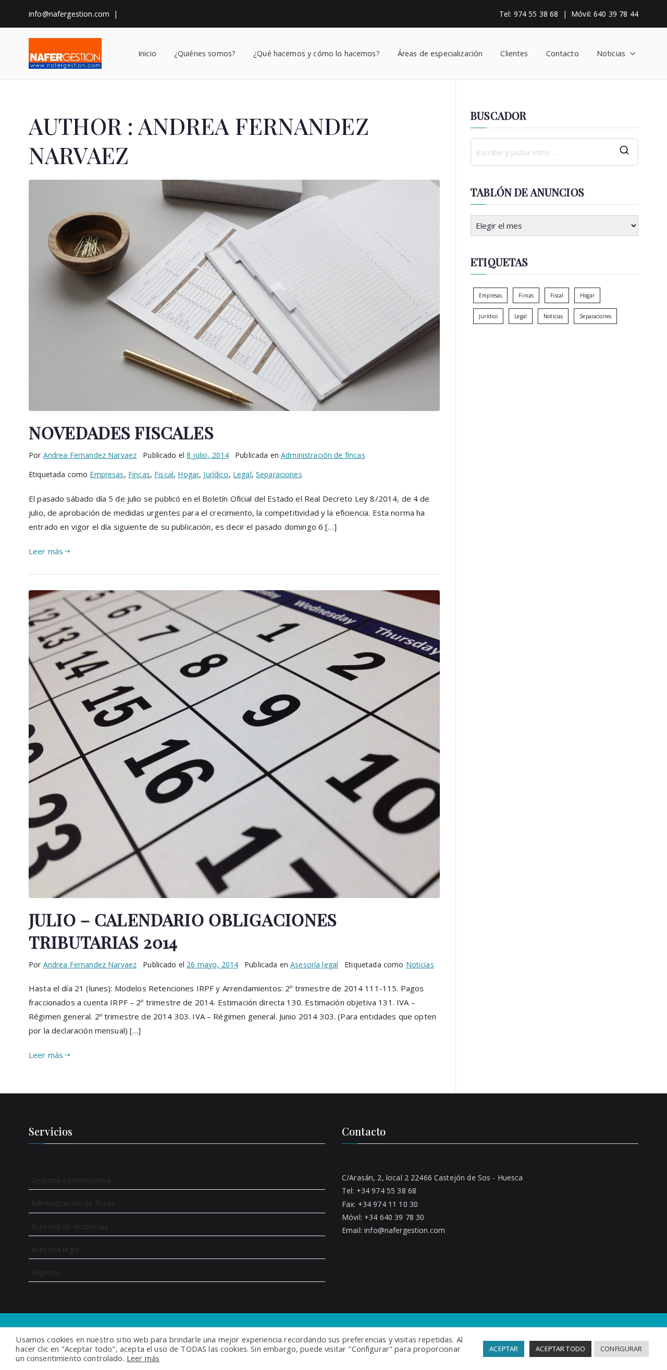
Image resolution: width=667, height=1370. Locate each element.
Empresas (106, 474)
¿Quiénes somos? (205, 53)
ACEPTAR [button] (503, 1348)
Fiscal (164, 474)
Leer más (46, 551)
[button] (630, 53)
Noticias (611, 53)
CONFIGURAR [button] (621, 1348)
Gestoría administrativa (71, 1180)
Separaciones (279, 474)
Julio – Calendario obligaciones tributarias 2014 (183, 930)
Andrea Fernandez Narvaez (90, 455)
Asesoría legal (314, 964)
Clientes (514, 53)
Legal (242, 474)
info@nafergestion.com (69, 14)
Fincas (139, 474)
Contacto (562, 53)
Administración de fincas (323, 455)
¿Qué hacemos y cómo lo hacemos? (316, 53)
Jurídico (215, 474)
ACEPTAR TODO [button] (560, 1348)
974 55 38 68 (536, 14)
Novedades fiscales (121, 432)
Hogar (188, 474)
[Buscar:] (554, 152)
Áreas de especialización (440, 53)
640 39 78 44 (616, 14)
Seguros (45, 1272)
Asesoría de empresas (69, 1226)
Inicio (147, 53)
